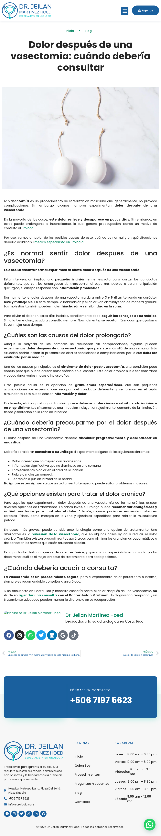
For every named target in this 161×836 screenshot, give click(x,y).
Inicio (79, 756)
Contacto (82, 802)
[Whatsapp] (30, 635)
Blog (78, 792)
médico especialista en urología (58, 242)
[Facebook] (9, 635)
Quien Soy (83, 765)
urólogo (27, 228)
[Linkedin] (52, 635)
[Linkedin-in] (36, 814)
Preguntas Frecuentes (92, 783)
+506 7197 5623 (101, 700)
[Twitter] (41, 635)
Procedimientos (87, 774)
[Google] (63, 635)
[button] (124, 11)
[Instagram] (20, 635)
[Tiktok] (74, 635)
